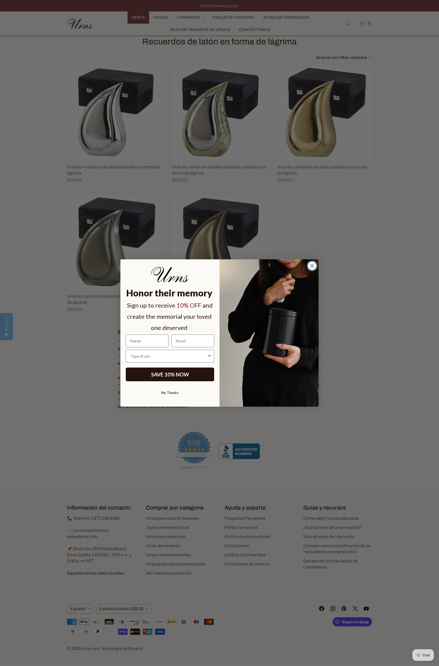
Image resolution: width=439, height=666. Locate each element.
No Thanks (170, 392)
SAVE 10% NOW (170, 374)
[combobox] (168, 356)
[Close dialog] (312, 265)
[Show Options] (209, 356)
